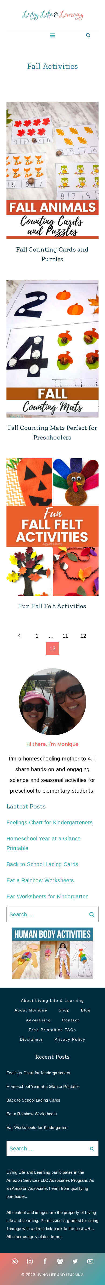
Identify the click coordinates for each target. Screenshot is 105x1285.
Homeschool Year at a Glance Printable (43, 1086)
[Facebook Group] (60, 1261)
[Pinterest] (15, 1261)
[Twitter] (75, 1261)
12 (83, 636)
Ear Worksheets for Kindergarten (47, 896)
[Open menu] (53, 35)
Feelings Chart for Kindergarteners (49, 822)
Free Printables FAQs (52, 1030)
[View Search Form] (88, 35)
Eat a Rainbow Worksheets (40, 880)
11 (65, 636)
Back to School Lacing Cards (42, 864)
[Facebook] (45, 1261)
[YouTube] (90, 1261)
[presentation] (52, 170)
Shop (64, 1010)
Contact (70, 1020)
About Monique (31, 1010)
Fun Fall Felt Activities (52, 606)
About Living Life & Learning (52, 1000)
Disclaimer (31, 1039)
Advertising (38, 1020)
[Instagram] (30, 1261)
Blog (86, 1010)
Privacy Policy (69, 1039)
